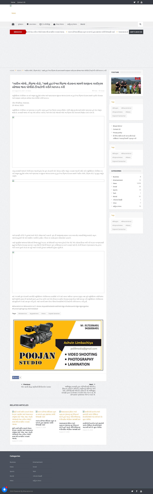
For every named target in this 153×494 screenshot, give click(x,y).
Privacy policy (117, 133)
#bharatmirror (22, 313)
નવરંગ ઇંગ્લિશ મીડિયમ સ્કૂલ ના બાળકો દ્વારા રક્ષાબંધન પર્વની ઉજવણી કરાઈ (77, 32)
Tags (112, 102)
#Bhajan (115, 108)
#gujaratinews (34, 313)
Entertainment (118, 180)
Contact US (21, 2)
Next (91, 384)
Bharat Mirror (117, 126)
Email (102, 91)
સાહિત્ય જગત (72, 24)
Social (115, 187)
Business (116, 177)
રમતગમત (32, 24)
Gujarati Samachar (54, 313)
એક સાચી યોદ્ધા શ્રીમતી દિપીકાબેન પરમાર (36, 387)
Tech (114, 193)
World (82, 24)
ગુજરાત (20, 24)
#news (44, 313)
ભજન (115, 203)
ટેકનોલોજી (46, 24)
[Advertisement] (76, 52)
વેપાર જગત (60, 24)
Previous (26, 384)
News (29, 91)
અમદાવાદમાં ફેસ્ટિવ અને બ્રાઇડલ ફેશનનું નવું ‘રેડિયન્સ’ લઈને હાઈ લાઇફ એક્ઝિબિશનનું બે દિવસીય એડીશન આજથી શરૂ (70, 426)
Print (95, 91)
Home (13, 2)
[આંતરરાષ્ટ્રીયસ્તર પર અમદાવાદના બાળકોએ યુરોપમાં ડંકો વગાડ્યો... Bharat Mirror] (126, 85)
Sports (115, 190)
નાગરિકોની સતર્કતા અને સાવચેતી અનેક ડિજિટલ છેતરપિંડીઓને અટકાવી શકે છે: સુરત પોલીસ (93, 425)
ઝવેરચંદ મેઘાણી (117, 200)
